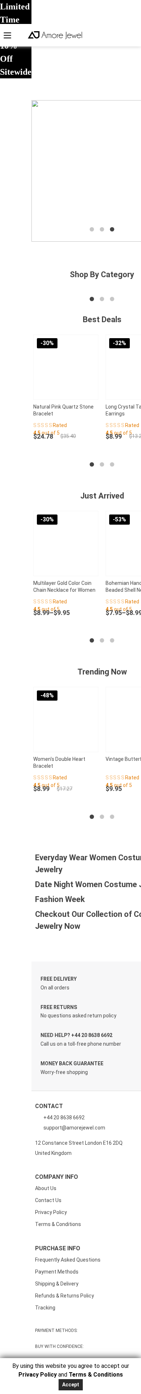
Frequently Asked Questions (68, 1260)
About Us (45, 1188)
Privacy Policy (51, 1212)
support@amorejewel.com (74, 1128)
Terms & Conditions (58, 1224)
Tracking (45, 1308)
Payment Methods (56, 1272)
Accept (70, 1384)
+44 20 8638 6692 (63, 1117)
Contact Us (48, 1200)
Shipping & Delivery (56, 1284)
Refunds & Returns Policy (64, 1296)
